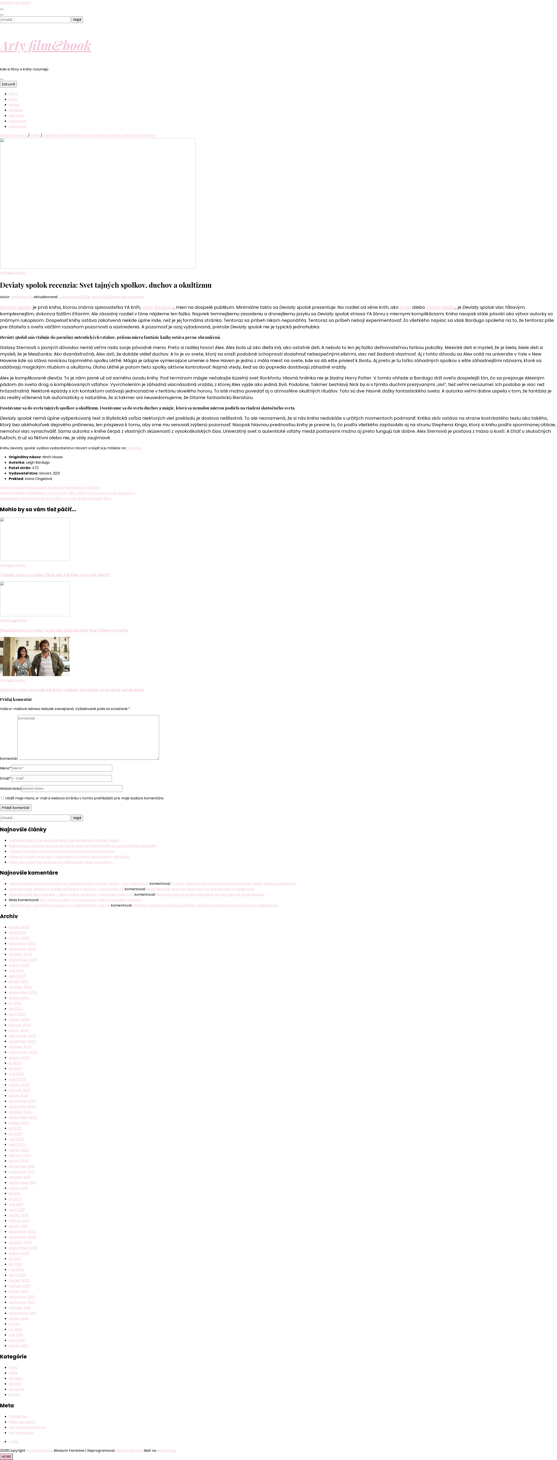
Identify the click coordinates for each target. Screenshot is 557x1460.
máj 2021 (16, 1204)
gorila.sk (133, 448)
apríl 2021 (17, 1209)
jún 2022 (15, 1133)
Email (5, 778)
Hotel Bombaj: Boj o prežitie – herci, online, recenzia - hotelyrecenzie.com (71, 894)
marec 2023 (19, 1084)
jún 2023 (15, 1068)
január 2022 (18, 1160)
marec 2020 (19, 1280)
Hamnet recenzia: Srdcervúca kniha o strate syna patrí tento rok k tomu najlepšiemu (205, 905)
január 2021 (18, 1226)
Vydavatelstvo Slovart (81, 487)
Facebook (17, 121)
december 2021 (22, 1166)
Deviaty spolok (16, 307)
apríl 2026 (17, 932)
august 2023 (19, 1057)
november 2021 (22, 1171)
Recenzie (16, 115)
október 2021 (20, 1177)
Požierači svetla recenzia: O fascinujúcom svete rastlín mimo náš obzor (69, 856)
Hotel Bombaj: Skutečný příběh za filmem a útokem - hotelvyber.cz (66, 889)
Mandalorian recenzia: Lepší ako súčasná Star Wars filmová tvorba (64, 630)
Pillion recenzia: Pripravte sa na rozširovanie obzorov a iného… (61, 862)
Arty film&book (45, 44)
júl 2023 (15, 1063)
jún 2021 (15, 1198)
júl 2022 (15, 1128)
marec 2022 (19, 1150)
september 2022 (23, 1117)
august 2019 (18, 1318)
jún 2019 (15, 1329)
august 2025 (19, 965)
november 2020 (22, 1236)
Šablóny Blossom (128, 1450)
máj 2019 (16, 1334)
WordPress (166, 1450)
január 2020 (19, 1291)
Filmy (13, 93)
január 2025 (19, 981)
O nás (13, 1441)
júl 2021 (14, 1193)
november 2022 (22, 1106)
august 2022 (19, 1122)
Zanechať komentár (127, 296)
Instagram (18, 126)
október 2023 (20, 1046)
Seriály (14, 104)
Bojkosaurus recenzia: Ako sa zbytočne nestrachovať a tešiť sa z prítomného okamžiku (82, 845)
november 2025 (22, 948)
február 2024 (20, 1024)
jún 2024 (16, 1008)
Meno (5, 768)
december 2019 (22, 1296)
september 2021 (22, 1182)
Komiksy (16, 110)
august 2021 (18, 1188)
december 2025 (22, 943)
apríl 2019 (17, 1340)
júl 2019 (14, 1323)
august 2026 (19, 927)
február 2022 (20, 1155)
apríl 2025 (17, 976)
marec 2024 (19, 1019)
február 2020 (20, 1285)
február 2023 (20, 1090)
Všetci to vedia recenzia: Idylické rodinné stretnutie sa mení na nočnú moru (72, 689)
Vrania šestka (441, 307)
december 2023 (22, 1035)
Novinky (15, 1383)
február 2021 (19, 1220)
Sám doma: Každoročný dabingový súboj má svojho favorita (90, 899)
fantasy (31, 487)
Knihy (13, 99)
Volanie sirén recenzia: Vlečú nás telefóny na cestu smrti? (55, 574)
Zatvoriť (8, 84)
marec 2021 (18, 1215)
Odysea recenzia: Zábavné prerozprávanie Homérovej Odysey (62, 851)
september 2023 (23, 1052)
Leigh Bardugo (158, 307)
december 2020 (22, 1231)
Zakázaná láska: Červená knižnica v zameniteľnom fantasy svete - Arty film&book (79, 883)
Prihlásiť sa (18, 1416)
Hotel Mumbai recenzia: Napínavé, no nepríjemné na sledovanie (200, 889)
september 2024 (23, 992)
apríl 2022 (17, 1144)
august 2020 (19, 1253)
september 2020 (23, 1247)
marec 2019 (18, 1345)
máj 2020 (16, 1269)
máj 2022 (16, 1139)
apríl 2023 (17, 1079)
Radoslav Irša (22, 296)
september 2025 (23, 959)
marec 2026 (19, 937)
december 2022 (22, 1101)
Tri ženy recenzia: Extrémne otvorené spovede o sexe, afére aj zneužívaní (233, 883)
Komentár (8, 758)
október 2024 (20, 986)
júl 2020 (15, 1258)
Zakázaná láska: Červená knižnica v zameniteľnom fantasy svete (64, 840)
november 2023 (22, 1041)
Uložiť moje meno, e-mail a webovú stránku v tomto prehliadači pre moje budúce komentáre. (84, 798)
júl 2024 (15, 1003)
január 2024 (19, 1030)
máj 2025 (16, 970)
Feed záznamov (22, 1421)
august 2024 (19, 997)
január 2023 (18, 1095)
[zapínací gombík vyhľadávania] (1, 14)
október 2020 (20, 1242)
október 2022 (20, 1111)
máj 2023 (16, 1073)
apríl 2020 (17, 1275)
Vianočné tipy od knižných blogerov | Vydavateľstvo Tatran (59, 905)
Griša (405, 307)
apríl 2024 (17, 1014)
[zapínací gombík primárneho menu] (1, 79)
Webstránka (10, 788)
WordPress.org (21, 1432)
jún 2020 (16, 1264)
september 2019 (22, 1313)
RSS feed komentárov (27, 1427)
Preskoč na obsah (15, 2)
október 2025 (20, 954)
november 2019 (22, 1302)
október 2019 (20, 1307)
